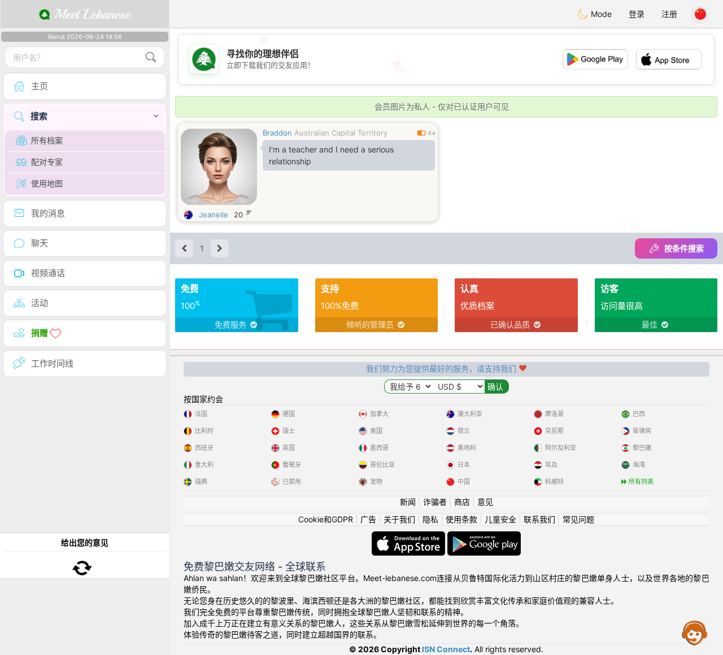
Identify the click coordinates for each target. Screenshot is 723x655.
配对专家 (47, 162)
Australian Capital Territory (340, 132)
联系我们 (539, 519)
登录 (636, 14)
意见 (485, 501)
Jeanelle (213, 214)
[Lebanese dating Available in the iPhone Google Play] (484, 537)
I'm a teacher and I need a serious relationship (331, 155)
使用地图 (47, 183)
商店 (462, 501)
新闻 (408, 501)
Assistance (694, 632)
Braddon (277, 132)
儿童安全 (500, 519)
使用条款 (461, 519)
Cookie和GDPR (325, 519)
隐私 (430, 519)
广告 (368, 519)
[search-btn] (151, 57)
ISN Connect (446, 649)
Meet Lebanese (90, 14)
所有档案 (47, 140)
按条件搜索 (684, 248)
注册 (669, 14)
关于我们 (399, 519)
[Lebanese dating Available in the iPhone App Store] (409, 537)
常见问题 (578, 519)
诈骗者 (435, 501)
